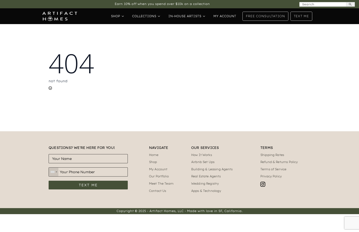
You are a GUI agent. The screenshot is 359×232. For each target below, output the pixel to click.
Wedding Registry (205, 183)
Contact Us (157, 191)
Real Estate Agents (206, 176)
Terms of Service (273, 169)
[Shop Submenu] (124, 16)
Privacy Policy (271, 176)
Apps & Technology (206, 191)
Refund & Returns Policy (279, 162)
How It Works (201, 155)
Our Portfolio (159, 176)
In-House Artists (184, 16)
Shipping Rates (272, 155)
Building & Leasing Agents (211, 169)
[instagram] (262, 184)
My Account (224, 16)
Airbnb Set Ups (202, 162)
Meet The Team (161, 183)
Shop (115, 16)
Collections (144, 16)
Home (154, 155)
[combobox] (53, 172)
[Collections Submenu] (160, 16)
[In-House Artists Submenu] (205, 16)
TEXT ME (88, 185)
